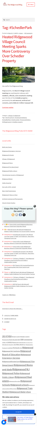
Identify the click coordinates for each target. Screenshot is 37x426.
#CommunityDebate (21, 117)
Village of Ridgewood (8, 159)
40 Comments (28, 33)
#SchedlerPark (6, 120)
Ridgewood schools (19, 384)
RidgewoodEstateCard (11, 361)
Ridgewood (27, 347)
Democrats (16, 342)
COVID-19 (4, 342)
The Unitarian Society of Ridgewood (13, 175)
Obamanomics (29, 344)
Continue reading (7, 107)
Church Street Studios (8, 203)
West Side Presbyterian (9, 191)
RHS (21, 348)
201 (4, 336)
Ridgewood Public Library (9, 171)
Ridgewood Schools (8, 155)
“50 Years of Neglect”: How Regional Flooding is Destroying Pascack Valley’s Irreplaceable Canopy (19, 260)
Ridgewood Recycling (14, 381)
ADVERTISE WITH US (10, 319)
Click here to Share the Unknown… (12, 308)
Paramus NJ (5, 348)
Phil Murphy (16, 348)
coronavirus (28, 340)
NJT (25, 344)
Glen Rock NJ (22, 342)
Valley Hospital (6, 183)
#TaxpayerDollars (25, 120)
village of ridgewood (14, 115)
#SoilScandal (15, 120)
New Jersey (19, 344)
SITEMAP (6, 322)
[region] (18, 410)
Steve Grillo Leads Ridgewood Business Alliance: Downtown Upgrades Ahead (18, 225)
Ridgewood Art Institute (11, 351)
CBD (22, 339)
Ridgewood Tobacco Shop (9, 195)
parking (10, 348)
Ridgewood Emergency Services (11, 151)
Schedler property (17, 122)
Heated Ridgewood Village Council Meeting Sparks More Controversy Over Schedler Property (17, 48)
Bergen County (16, 336)
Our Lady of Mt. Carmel (9, 187)
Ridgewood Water (7, 179)
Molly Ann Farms (7, 147)
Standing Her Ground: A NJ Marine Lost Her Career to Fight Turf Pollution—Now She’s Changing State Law (19, 236)
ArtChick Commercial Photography (12, 199)
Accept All (18, 412)
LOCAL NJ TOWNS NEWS (11, 315)
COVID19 (10, 342)
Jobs (14, 344)
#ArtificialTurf (9, 117)
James (21, 33)
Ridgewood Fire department (10, 167)
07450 (9, 336)
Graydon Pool (29, 342)
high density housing (7, 344)
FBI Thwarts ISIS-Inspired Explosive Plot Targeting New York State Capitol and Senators (19, 267)
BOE (19, 340)
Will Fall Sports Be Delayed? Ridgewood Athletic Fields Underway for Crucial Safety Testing (19, 230)
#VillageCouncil (6, 122)
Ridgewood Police (7, 163)
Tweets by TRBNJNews (9, 295)
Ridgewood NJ (21, 369)
